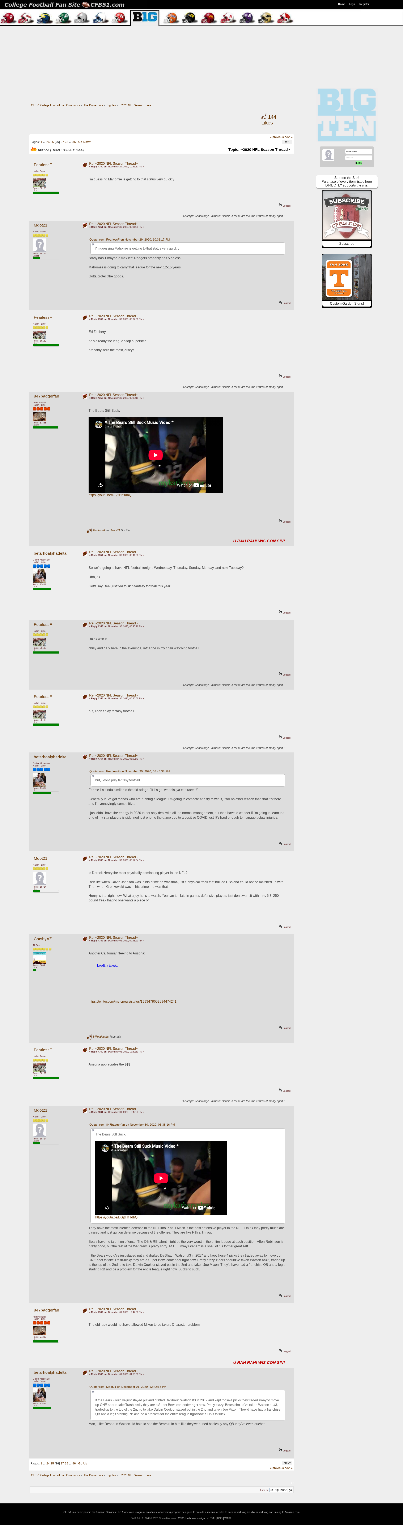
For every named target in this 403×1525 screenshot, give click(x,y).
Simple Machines (167, 1518)
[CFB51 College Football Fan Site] (201, 4)
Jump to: (264, 1490)
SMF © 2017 (151, 1518)
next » (289, 137)
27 (62, 142)
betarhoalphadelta (50, 553)
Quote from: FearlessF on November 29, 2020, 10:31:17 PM (129, 239)
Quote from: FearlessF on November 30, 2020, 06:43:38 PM (129, 771)
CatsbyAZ (43, 939)
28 (66, 142)
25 (52, 142)
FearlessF (43, 165)
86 (74, 142)
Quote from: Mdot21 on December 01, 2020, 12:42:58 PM (127, 1386)
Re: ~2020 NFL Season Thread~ (113, 163)
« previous (277, 137)
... (44, 142)
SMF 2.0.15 (137, 1518)
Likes (268, 120)
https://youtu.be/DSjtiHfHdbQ (110, 495)
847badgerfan (46, 396)
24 (48, 142)
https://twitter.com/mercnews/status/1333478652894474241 (133, 1001)
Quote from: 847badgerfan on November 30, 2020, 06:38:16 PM (132, 1124)
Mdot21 (40, 225)
